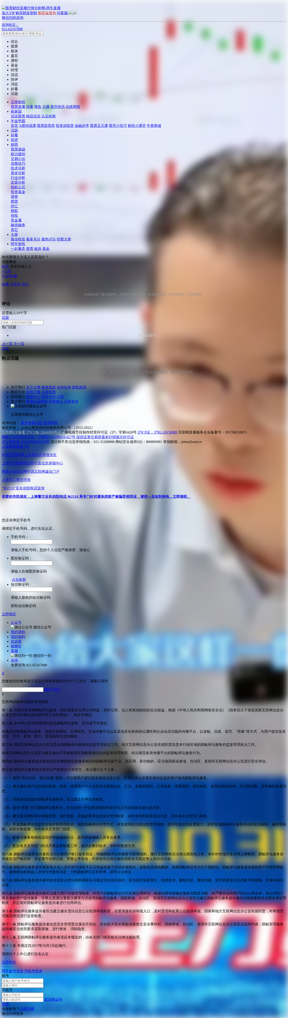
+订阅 (6, 271)
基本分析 (18, 173)
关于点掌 (33, 387)
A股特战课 (27, 126)
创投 (14, 215)
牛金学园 (18, 121)
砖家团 (16, 111)
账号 (5, 976)
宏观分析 (18, 182)
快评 (14, 140)
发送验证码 (53, 999)
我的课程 (18, 632)
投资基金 (18, 192)
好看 (14, 135)
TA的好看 (9, 276)
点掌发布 (71, 401)
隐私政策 (79, 387)
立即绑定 (9, 614)
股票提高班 (46, 126)
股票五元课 (99, 126)
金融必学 (82, 126)
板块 (37, 249)
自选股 (16, 641)
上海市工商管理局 (16, 480)
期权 (14, 211)
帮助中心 (33, 397)
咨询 (14, 660)
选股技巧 (18, 163)
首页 (14, 126)
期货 (14, 201)
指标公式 (18, 187)
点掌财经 (18, 102)
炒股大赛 (64, 239)
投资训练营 (65, 126)
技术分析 (18, 168)
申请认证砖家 (37, 401)
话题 (14, 130)
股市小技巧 (118, 126)
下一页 (19, 344)
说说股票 (18, 116)
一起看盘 (18, 249)
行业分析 (18, 178)
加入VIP (8, 13)
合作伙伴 (64, 387)
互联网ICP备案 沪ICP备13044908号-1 (31, 432)
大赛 (14, 234)
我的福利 (18, 637)
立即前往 (9, 962)
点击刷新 (19, 580)
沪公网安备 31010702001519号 (26, 442)
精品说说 (33, 116)
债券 (14, 197)
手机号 (7, 990)
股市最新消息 (31, 423)
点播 (46, 107)
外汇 (14, 206)
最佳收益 (18, 239)
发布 (5, 348)
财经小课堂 (137, 126)
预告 (37, 107)
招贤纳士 (56, 401)
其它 (14, 230)
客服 (14, 651)
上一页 (7, 344)
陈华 (5, 266)
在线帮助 (73, 107)
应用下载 (33, 392)
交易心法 (18, 159)
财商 (14, 144)
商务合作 (48, 397)
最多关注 (33, 239)
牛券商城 (154, 126)
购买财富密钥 (26, 13)
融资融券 (18, 225)
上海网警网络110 (15, 446)
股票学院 (50, 423)
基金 (46, 249)
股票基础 (18, 149)
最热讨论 (48, 239)
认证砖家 (48, 116)
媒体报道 (48, 387)
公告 (60, 397)
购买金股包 (47, 13)
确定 (48, 689)
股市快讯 (57, 107)
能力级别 (18, 154)
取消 (56, 689)
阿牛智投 (18, 244)
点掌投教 (48, 392)
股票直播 (18, 107)
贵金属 (16, 220)
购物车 (16, 646)
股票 (29, 249)
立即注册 (27, 1009)
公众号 (16, 622)
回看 (29, 107)
